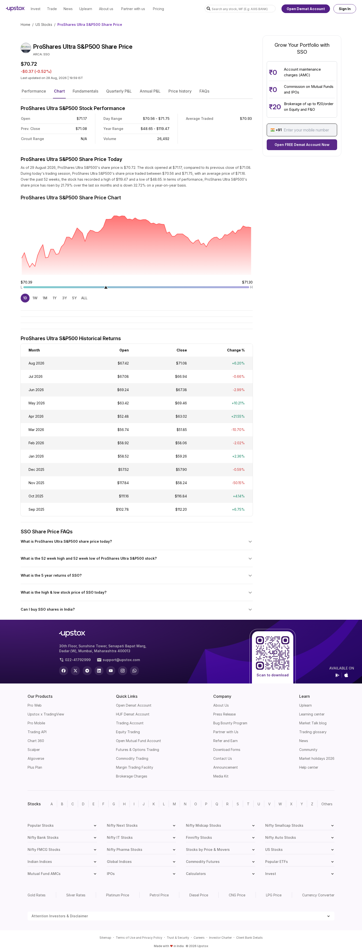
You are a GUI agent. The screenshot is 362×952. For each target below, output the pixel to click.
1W (35, 298)
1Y (55, 298)
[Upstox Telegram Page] (87, 670)
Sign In (345, 9)
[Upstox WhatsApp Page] (134, 670)
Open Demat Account (306, 9)
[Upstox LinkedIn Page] (99, 670)
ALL (84, 298)
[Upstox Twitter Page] (75, 670)
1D (25, 298)
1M (45, 298)
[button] (34, 91)
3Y (64, 298)
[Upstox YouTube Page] (110, 670)
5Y (74, 298)
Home (25, 24)
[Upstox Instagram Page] (122, 670)
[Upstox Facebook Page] (63, 670)
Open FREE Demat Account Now (302, 145)
